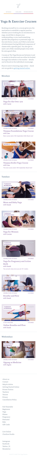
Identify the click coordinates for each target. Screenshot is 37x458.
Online (18, 12)
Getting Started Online (10, 386)
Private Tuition (7, 389)
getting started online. (22, 68)
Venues (5, 394)
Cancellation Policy (9, 399)
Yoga (4, 411)
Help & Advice (7, 384)
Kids (4, 421)
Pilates (4, 414)
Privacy (5, 397)
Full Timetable (7, 406)
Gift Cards (6, 424)
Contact (5, 381)
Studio (8, 12)
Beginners (6, 409)
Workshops (28, 12)
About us (5, 379)
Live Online (6, 431)
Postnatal (5, 419)
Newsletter (6, 448)
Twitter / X (6, 446)
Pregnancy (6, 416)
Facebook (5, 443)
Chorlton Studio (8, 434)
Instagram (6, 441)
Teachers (5, 391)
